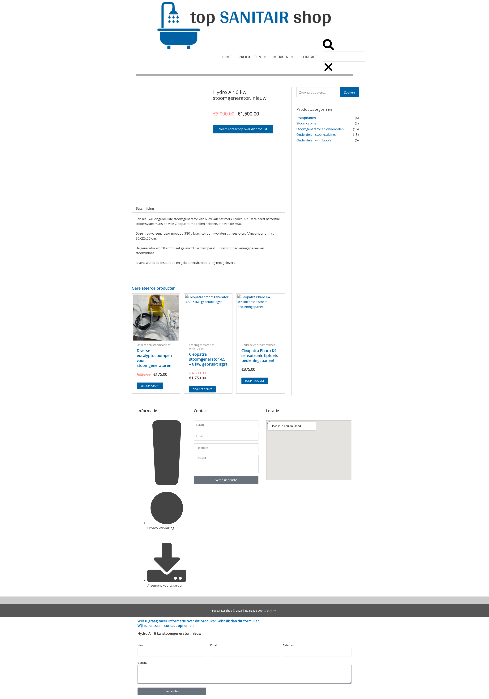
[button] (328, 45)
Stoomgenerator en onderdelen (320, 129)
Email (213, 645)
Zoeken (349, 92)
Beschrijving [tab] (145, 208)
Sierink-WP (271, 610)
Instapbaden (306, 117)
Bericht (142, 662)
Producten (249, 56)
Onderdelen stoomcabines (316, 134)
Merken (280, 56)
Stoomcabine (306, 123)
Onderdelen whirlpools (313, 140)
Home (226, 56)
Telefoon (289, 645)
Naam (141, 645)
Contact (309, 56)
